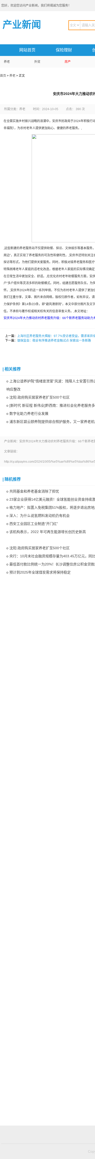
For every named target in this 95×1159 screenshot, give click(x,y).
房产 (68, 62)
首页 (3, 75)
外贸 (37, 62)
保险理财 (64, 50)
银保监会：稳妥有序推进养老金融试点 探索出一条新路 (54, 340)
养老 (7, 62)
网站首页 (27, 50)
